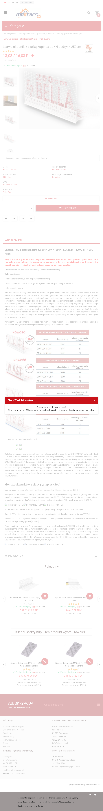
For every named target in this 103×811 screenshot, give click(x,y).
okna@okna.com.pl (49, 802)
